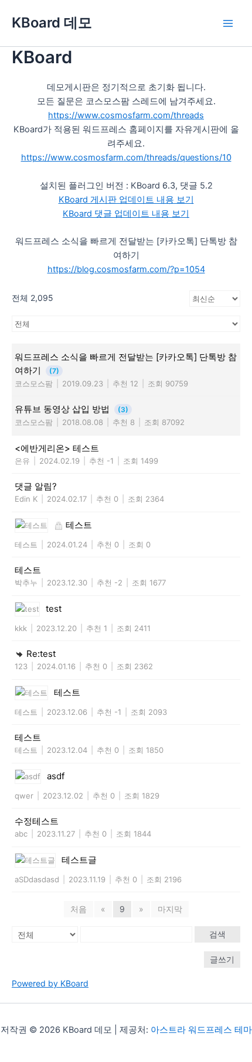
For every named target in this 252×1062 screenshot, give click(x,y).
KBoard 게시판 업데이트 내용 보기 (126, 199)
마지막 (170, 909)
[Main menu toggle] (228, 23)
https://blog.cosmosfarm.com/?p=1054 (126, 269)
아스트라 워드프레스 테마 (201, 1030)
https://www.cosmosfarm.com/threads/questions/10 (126, 157)
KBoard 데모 (52, 22)
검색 (217, 934)
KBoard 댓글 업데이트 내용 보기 (126, 213)
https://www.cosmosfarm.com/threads (126, 115)
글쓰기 (222, 959)
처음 (78, 909)
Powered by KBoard (50, 983)
